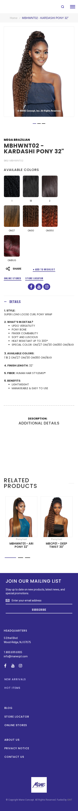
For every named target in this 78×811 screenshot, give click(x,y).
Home (13, 18)
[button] (34, 123)
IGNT (69, 799)
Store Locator (34, 278)
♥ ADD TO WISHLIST (44, 269)
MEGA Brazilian (17, 140)
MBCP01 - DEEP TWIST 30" (56, 545)
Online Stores (12, 278)
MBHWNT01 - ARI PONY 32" (21, 545)
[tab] (39, 302)
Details (15, 301)
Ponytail (21, 539)
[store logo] (12, 6)
